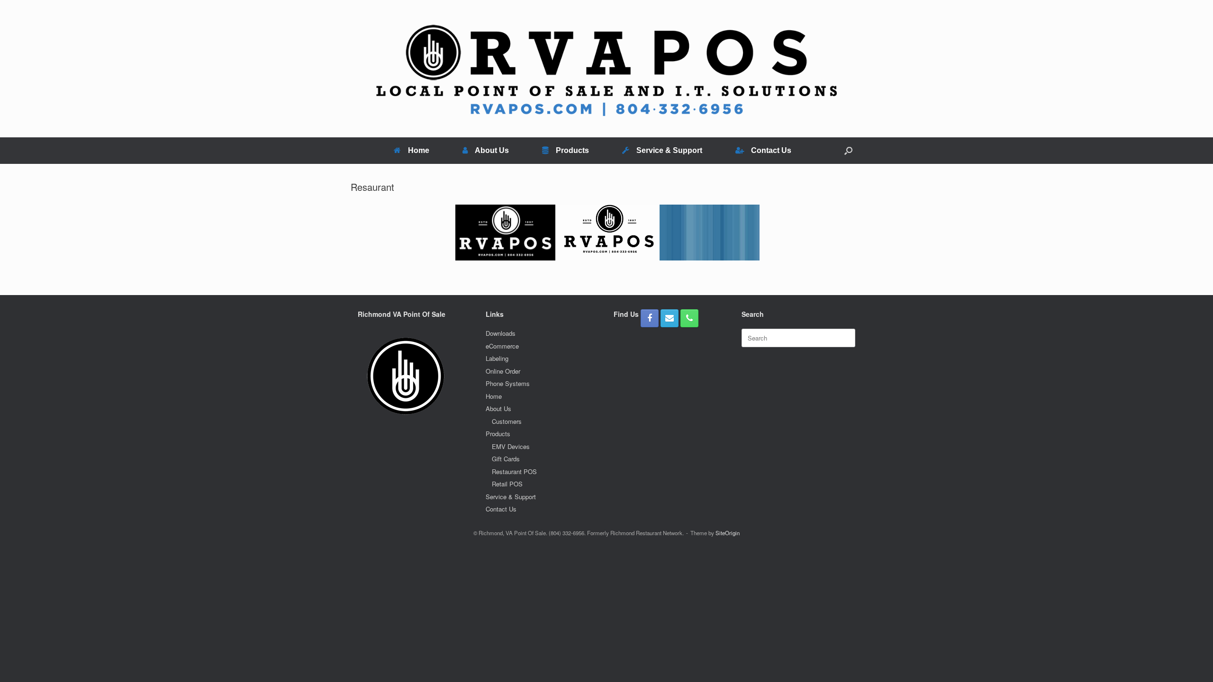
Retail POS (507, 483)
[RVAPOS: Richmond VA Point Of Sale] (606, 68)
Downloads (501, 333)
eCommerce (502, 345)
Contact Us (771, 150)
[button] (848, 150)
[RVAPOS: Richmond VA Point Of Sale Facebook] (650, 318)
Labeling (497, 358)
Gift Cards (506, 458)
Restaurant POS (514, 471)
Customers (507, 421)
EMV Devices (511, 446)
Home (418, 150)
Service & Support (669, 150)
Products (572, 150)
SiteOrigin (727, 533)
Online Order (503, 371)
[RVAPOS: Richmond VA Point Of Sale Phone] (689, 318)
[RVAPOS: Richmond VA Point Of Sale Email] (670, 318)
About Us (492, 150)
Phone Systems (508, 383)
